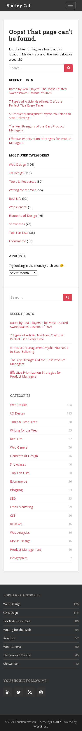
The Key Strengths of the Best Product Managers (36, 128)
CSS (13, 515)
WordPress (41, 726)
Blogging (16, 490)
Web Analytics (20, 532)
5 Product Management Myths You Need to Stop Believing (40, 116)
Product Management (25, 549)
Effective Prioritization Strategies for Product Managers (40, 141)
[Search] (68, 68)
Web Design (17, 164)
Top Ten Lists (18, 232)
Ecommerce (17, 241)
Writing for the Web (23, 190)
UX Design (16, 173)
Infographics (19, 558)
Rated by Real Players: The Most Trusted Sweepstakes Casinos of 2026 (38, 91)
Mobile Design (20, 541)
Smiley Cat (19, 5)
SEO (13, 498)
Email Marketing (21, 507)
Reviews (16, 524)
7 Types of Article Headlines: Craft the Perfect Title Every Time (35, 103)
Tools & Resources (22, 181)
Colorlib (56, 722)
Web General (18, 207)
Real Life (15, 198)
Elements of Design (23, 215)
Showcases (17, 224)
